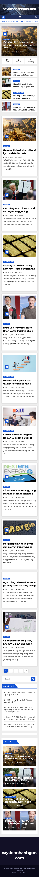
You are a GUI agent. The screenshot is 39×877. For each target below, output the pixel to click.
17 (21, 671)
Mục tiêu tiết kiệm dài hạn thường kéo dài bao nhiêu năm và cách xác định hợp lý (18, 383)
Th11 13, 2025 (9, 387)
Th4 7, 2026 (9, 52)
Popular (18, 62)
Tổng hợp (6, 39)
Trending (31, 62)
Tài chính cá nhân (19, 92)
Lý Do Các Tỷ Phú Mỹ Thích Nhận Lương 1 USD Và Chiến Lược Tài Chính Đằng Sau (18, 330)
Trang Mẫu (22, 873)
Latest (7, 62)
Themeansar (19, 870)
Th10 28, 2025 (9, 497)
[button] (36, 17)
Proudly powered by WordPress (13, 868)
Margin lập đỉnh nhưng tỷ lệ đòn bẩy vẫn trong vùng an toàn (18, 546)
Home (14, 873)
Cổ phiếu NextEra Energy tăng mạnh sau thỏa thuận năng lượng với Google (19, 493)
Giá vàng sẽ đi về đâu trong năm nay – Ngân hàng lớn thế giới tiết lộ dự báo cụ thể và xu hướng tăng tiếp (19, 710)
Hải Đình (19, 52)
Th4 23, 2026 (9, 157)
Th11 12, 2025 (9, 441)
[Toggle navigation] (20, 17)
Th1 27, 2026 (9, 272)
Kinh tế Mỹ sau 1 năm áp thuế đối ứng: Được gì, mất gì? (18, 45)
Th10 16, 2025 (9, 648)
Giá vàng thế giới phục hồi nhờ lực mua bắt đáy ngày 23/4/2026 (19, 153)
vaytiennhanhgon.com (19, 9)
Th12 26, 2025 (9, 335)
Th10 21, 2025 (9, 589)
